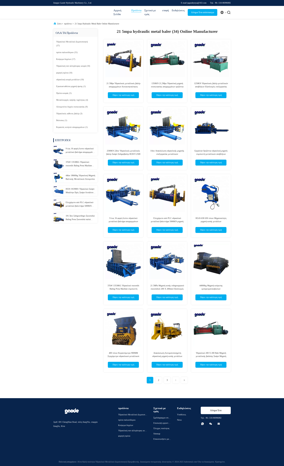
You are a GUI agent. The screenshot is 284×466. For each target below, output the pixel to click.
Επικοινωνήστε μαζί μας (161, 439)
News (179, 420)
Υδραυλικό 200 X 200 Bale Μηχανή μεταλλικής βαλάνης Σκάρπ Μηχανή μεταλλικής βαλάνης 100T (211, 356)
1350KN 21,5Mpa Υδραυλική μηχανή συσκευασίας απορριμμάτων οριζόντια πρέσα (167, 86)
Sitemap (156, 434)
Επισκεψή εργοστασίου (162, 423)
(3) (69, 113)
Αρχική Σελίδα (117, 12)
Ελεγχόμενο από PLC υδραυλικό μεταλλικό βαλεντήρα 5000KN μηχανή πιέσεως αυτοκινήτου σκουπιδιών (79, 204)
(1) (71, 86)
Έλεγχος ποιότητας (161, 428)
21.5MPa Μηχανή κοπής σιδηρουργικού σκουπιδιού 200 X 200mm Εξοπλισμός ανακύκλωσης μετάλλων (167, 289)
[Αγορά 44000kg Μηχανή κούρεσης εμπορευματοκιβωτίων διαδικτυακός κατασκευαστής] (211, 261)
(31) (67, 52)
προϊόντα (68, 24)
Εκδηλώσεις (178, 10)
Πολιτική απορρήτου (67, 462)
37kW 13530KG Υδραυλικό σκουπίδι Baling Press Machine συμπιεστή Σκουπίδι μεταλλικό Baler (79, 164)
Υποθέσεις (181, 415)
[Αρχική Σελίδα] (65, 12)
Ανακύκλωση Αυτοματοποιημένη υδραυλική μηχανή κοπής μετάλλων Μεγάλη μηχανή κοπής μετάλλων (167, 356)
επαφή (165, 10)
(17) (65, 59)
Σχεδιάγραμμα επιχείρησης (162, 418)
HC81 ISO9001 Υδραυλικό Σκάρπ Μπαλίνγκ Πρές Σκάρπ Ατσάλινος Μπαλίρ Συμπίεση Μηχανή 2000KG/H (80, 191)
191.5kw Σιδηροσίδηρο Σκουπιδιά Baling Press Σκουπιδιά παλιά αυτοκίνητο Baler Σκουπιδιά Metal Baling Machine (80, 218)
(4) (72, 100)
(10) (73, 66)
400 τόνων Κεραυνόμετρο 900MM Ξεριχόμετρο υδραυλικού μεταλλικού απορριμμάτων (123, 356)
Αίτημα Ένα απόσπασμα (202, 12)
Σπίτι (59, 24)
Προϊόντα (136, 10)
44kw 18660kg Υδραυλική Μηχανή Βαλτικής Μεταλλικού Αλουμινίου (80, 177)
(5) (64, 93)
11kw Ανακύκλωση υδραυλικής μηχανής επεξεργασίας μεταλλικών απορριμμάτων (167, 154)
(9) (72, 107)
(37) (72, 44)
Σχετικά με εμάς (150, 12)
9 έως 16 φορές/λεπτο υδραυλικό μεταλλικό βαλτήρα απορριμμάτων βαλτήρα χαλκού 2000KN (80, 151)
